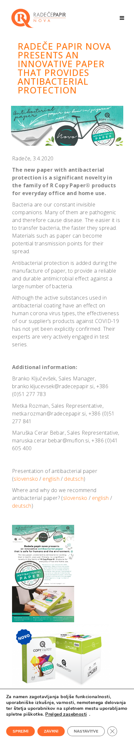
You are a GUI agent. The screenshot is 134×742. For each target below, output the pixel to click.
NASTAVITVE (86, 731)
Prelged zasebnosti (66, 714)
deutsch (74, 478)
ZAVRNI (51, 731)
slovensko (26, 478)
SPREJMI (20, 731)
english (52, 478)
